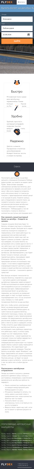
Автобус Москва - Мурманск (21, 447)
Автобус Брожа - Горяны (8, 433)
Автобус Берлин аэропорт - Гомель (11, 449)
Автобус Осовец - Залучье (20, 445)
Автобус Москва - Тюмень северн (22, 449)
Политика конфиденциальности (24, 467)
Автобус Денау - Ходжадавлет (21, 440)
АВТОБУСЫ (22, 2)
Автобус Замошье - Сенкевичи (10, 447)
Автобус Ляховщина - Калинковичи (11, 443)
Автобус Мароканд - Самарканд (11, 438)
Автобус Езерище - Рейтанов (21, 438)
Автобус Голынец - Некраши (20, 443)
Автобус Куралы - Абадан (9, 436)
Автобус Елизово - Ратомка (20, 433)
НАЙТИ (17, 41)
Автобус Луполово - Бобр (20, 436)
